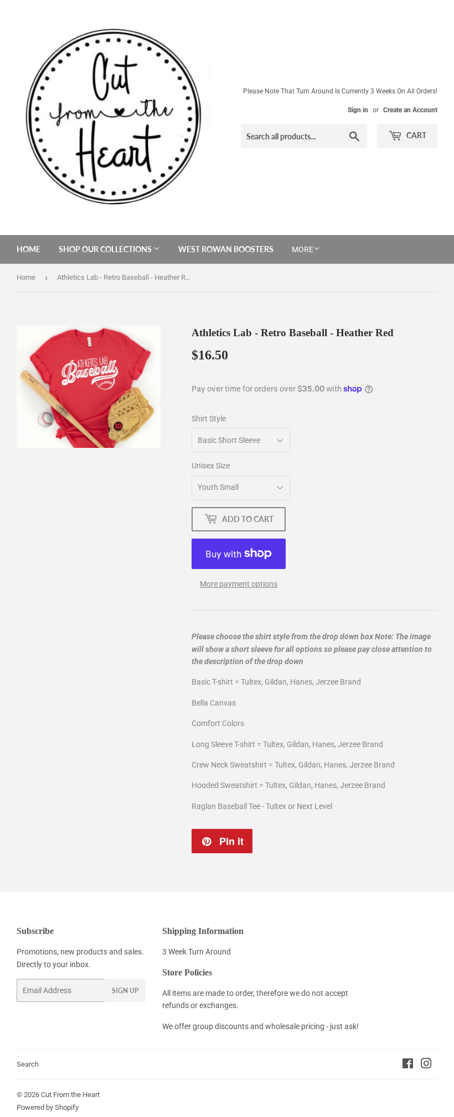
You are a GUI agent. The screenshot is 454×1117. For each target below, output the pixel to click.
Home (28, 249)
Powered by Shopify (48, 1107)
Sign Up (125, 990)
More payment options (238, 584)
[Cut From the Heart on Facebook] (408, 1065)
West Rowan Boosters (226, 249)
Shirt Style (209, 418)
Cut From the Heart (70, 1094)
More (302, 249)
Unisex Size (211, 465)
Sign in (358, 110)
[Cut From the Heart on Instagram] (426, 1065)
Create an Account (410, 110)
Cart (415, 135)
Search (28, 1064)
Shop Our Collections (106, 249)
